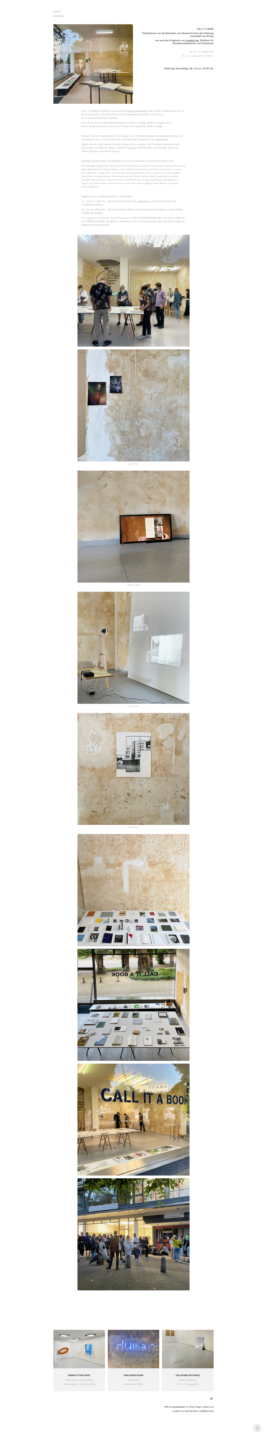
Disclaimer (58, 15)
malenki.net (192, 40)
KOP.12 (57, 11)
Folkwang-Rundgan (135, 110)
